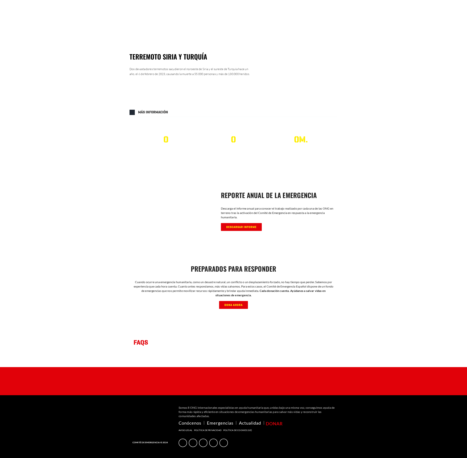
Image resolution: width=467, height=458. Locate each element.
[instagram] (213, 443)
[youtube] (203, 443)
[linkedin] (223, 443)
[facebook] (183, 443)
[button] (233, 112)
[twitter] (193, 443)
